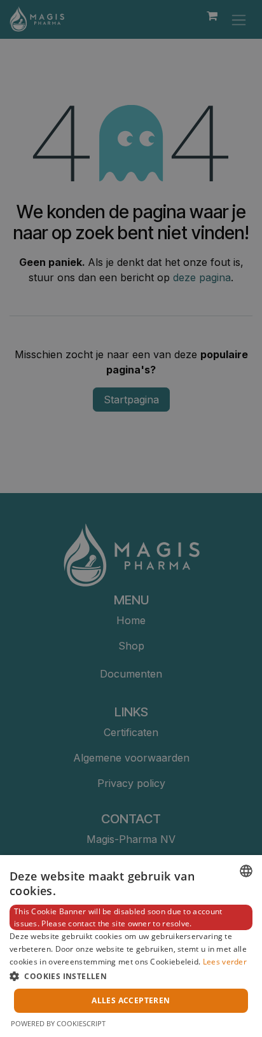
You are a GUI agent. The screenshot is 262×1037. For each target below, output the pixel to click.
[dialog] (131, 946)
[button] (131, 976)
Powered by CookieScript (58, 1023)
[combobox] (246, 871)
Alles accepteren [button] (131, 1000)
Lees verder (225, 961)
